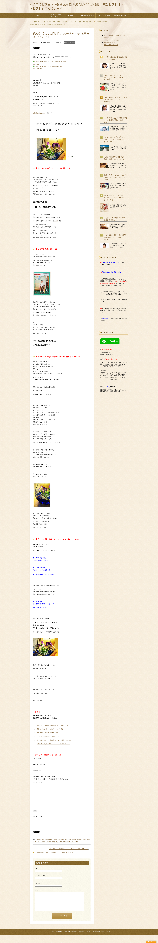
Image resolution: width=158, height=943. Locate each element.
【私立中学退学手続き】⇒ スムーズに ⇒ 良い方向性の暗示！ (115, 139)
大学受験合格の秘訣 (58, 839)
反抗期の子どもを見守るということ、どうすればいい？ (53, 744)
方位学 (74, 839)
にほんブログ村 (37, 64)
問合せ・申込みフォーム (104, 15)
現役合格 (48, 842)
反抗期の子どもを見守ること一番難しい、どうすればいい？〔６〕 (55, 852)
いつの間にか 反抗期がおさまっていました (49, 736)
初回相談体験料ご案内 (87, 15)
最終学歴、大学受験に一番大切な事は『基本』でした (52, 725)
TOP (61, 22)
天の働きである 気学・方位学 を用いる (48, 732)
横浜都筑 (79, 839)
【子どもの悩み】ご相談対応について (54, 15)
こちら (56, 221)
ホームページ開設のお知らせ (112, 40)
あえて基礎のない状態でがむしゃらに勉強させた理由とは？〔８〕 (68, 849)
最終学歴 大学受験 (69, 42)
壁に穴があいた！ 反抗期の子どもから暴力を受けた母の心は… (115, 197)
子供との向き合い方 (120, 15)
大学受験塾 (68, 839)
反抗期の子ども (41, 839)
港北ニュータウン (40, 842)
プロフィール (71, 15)
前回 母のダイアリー (39, 113)
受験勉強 (49, 839)
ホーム (38, 15)
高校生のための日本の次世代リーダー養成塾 (50, 729)
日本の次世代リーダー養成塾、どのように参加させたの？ (54, 740)
